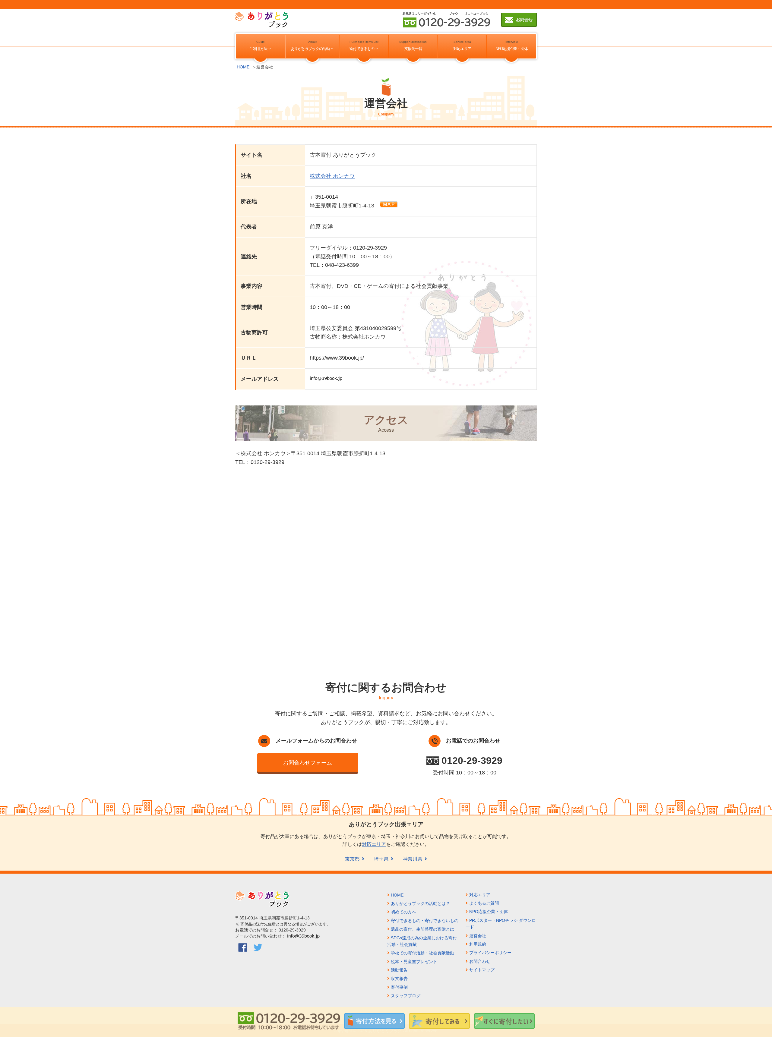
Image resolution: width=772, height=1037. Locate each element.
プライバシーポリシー (490, 952)
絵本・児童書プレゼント (414, 961)
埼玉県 (381, 859)
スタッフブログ (405, 995)
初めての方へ (403, 911)
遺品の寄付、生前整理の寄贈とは (422, 929)
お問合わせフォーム (307, 763)
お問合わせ (479, 961)
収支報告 (399, 978)
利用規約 (477, 944)
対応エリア (462, 49)
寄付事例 (399, 987)
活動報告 (399, 970)
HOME (243, 67)
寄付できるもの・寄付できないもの (424, 920)
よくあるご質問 (484, 903)
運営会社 (477, 935)
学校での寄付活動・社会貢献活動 (422, 952)
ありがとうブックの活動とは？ (420, 903)
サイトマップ (482, 969)
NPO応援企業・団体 (511, 49)
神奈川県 (412, 859)
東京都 (352, 859)
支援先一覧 (413, 49)
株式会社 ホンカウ (332, 176)
